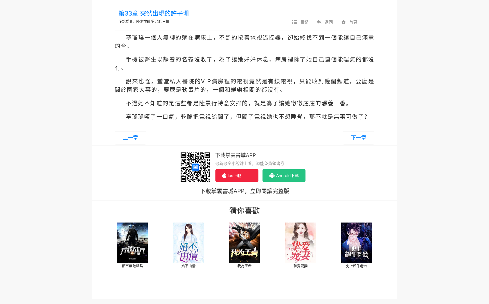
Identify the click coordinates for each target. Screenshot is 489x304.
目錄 (304, 22)
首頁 (353, 22)
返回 (329, 22)
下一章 (358, 138)
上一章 (130, 138)
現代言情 (162, 21)
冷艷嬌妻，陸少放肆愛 (136, 21)
